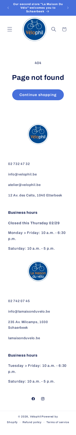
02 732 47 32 (19, 164)
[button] (9, 29)
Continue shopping (38, 95)
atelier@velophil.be (24, 185)
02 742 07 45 (19, 301)
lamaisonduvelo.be (24, 338)
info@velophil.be (22, 174)
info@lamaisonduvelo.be (29, 311)
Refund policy (32, 422)
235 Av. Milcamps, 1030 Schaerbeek (28, 325)
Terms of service (57, 422)
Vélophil (35, 416)
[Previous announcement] (8, 7)
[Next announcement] (67, 7)
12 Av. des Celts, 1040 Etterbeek (35, 195)
